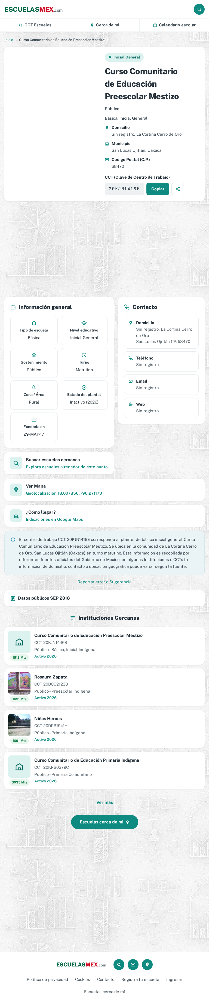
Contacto (105, 979)
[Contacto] (133, 964)
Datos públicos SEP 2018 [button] (44, 598)
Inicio (8, 40)
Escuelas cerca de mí (104, 991)
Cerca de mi (107, 25)
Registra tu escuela (140, 979)
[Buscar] (199, 9)
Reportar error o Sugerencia (104, 582)
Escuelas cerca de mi (101, 822)
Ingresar (174, 979)
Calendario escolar (177, 25)
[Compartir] (177, 189)
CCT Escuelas (37, 25)
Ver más (104, 802)
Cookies (82, 979)
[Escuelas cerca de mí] (147, 964)
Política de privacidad (47, 979)
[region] (54, 124)
